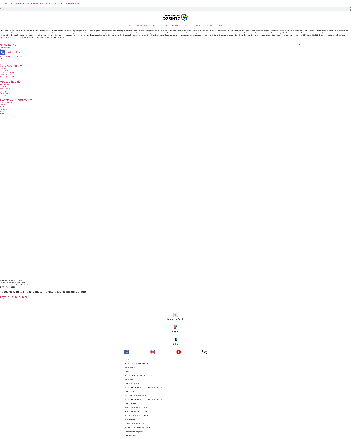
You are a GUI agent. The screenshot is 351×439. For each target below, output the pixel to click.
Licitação (165, 25)
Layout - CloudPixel (13, 297)
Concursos (208, 25)
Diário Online (176, 25)
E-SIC (175, 331)
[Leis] (175, 339)
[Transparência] (175, 315)
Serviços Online (11, 65)
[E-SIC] (175, 327)
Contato (219, 25)
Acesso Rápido (10, 81)
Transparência (175, 319)
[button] (2, 52)
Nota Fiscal (188, 25)
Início (131, 25)
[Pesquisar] (350, 9)
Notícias (198, 25)
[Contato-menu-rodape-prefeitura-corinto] (204, 352)
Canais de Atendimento (16, 100)
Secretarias (154, 25)
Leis (175, 343)
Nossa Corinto (142, 25)
